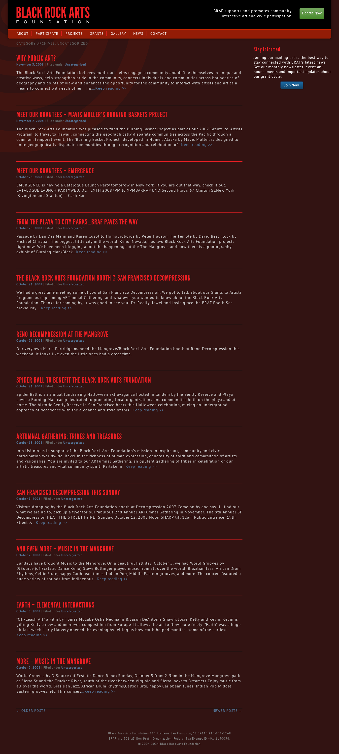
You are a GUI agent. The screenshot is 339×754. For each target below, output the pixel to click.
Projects (74, 34)
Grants (96, 34)
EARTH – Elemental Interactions (55, 605)
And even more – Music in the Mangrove (65, 548)
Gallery (118, 34)
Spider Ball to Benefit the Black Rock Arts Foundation (83, 380)
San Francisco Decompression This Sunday (68, 492)
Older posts (30, 711)
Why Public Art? (36, 58)
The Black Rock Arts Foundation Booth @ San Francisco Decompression (103, 278)
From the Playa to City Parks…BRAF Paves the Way (77, 221)
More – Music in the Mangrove (53, 661)
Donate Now (312, 13)
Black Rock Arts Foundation (53, 15)
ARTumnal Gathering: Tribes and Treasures (69, 436)
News (138, 34)
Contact (158, 34)
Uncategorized (75, 64)
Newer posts (227, 711)
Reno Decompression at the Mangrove (62, 334)
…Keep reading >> (109, 88)
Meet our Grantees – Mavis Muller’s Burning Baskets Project (92, 114)
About (23, 34)
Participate (47, 34)
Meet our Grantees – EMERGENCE (55, 170)
